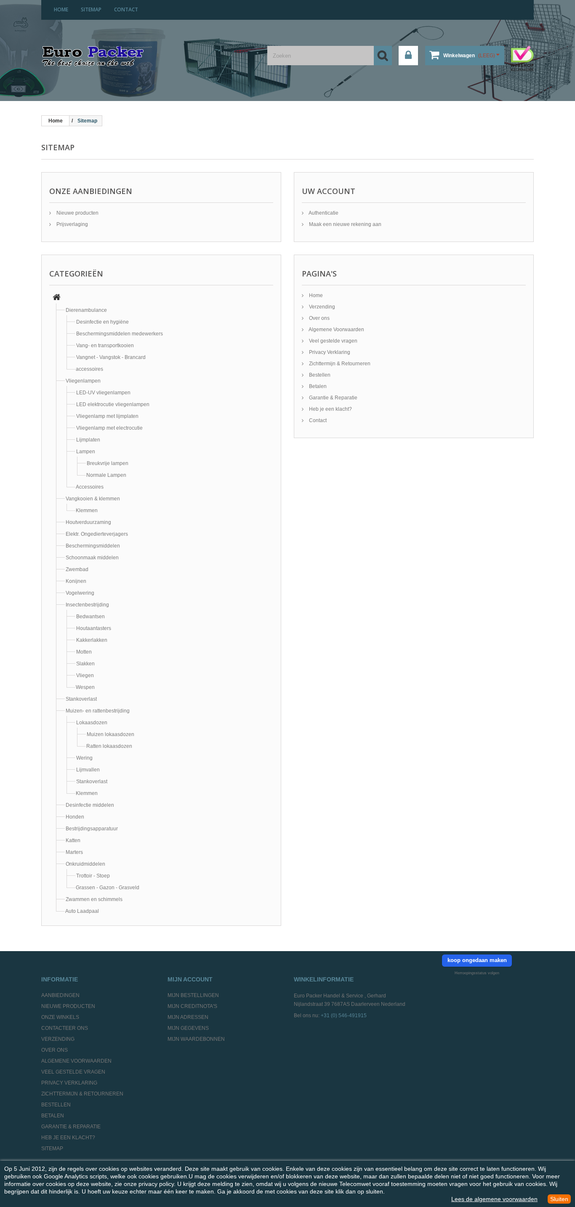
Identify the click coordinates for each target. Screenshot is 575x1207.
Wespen (85, 687)
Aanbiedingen (60, 995)
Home (315, 295)
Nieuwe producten (76, 213)
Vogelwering (80, 593)
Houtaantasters (93, 628)
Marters (74, 852)
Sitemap (52, 1148)
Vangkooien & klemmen (93, 499)
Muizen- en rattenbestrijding (98, 711)
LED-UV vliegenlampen (103, 393)
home (61, 9)
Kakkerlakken (91, 640)
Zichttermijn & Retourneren (339, 364)
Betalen (317, 386)
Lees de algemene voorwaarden (494, 1199)
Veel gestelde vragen (332, 341)
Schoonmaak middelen (92, 558)
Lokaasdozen (91, 723)
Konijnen (76, 581)
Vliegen (85, 675)
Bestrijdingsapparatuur (92, 829)
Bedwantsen (90, 616)
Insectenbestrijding (87, 605)
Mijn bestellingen (193, 995)
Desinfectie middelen (90, 805)
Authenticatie (323, 213)
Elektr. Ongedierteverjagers (97, 534)
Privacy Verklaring (329, 352)
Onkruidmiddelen (85, 864)
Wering (84, 758)
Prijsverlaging (71, 224)
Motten (84, 652)
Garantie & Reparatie (332, 398)
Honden (75, 817)
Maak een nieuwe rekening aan (344, 224)
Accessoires (90, 487)
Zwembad (77, 569)
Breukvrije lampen (107, 463)
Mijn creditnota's (192, 1006)
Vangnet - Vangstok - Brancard (111, 357)
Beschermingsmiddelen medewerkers (119, 334)
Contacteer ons (64, 1028)
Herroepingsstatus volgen (477, 973)
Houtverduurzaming (88, 522)
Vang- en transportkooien (105, 345)
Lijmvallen (88, 770)
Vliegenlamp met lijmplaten (107, 416)
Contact (317, 420)
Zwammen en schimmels (94, 899)
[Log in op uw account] (408, 55)
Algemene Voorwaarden (336, 329)
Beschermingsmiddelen (93, 546)
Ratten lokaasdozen (109, 746)
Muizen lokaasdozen (110, 734)
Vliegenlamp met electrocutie (109, 428)
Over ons (319, 318)
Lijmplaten (88, 440)
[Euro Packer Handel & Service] (92, 57)
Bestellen (319, 375)
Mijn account (190, 979)
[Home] (57, 298)
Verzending (321, 307)
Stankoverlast (81, 699)
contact (126, 9)
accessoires (89, 369)
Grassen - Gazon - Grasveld (107, 888)
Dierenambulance (86, 310)
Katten (73, 840)
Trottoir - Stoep (93, 876)
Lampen (85, 452)
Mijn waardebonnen (196, 1039)
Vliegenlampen (83, 381)
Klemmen (87, 510)
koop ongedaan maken (477, 960)
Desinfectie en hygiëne (102, 322)
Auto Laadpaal (82, 911)
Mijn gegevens (188, 1028)
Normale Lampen (106, 475)
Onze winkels (60, 1017)
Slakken (85, 664)
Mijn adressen (188, 1017)
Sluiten (559, 1199)
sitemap (91, 9)
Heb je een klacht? (330, 409)
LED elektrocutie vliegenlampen (112, 404)
